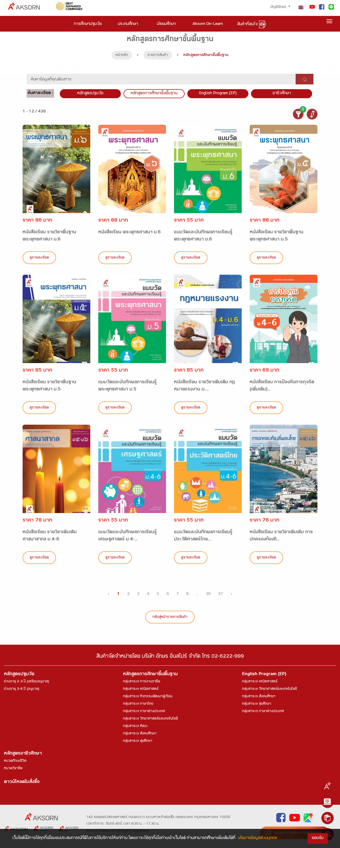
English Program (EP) (218, 93)
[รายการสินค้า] (327, 818)
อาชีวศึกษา (282, 93)
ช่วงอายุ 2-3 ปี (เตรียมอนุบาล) (26, 681)
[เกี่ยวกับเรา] (327, 786)
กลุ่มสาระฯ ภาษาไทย (138, 704)
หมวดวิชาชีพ (13, 768)
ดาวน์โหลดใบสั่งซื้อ (22, 782)
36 (208, 594)
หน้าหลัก (122, 55)
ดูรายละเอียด (39, 258)
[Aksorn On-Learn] (327, 802)
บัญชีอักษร (278, 7)
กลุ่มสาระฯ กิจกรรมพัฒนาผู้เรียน (147, 696)
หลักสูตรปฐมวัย (19, 675)
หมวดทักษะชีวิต (15, 761)
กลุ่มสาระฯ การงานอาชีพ (141, 681)
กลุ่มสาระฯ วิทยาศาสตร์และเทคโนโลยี (150, 719)
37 (220, 594)
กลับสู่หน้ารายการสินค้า (170, 617)
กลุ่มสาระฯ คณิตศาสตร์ (141, 689)
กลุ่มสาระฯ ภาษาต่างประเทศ (144, 711)
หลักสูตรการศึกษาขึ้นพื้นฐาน (150, 675)
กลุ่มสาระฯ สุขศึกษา (137, 741)
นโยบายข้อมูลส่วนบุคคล (257, 838)
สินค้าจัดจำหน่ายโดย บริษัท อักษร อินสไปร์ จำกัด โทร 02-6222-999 (170, 657)
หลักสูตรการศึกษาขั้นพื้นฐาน (154, 93)
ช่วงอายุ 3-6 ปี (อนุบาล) (21, 689)
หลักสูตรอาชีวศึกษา (23, 754)
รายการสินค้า (157, 55)
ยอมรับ (318, 838)
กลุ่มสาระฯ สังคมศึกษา (139, 733)
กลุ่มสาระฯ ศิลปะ (135, 726)
